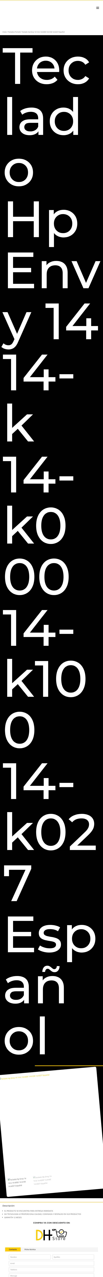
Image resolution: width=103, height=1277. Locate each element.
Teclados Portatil (14, 32)
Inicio (5, 32)
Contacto (13, 1249)
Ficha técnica (30, 1249)
